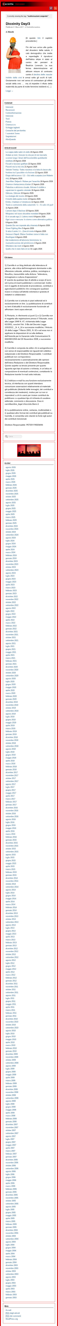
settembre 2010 (12, 1028)
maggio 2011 (11, 1004)
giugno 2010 (10, 1036)
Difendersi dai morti (13, 246)
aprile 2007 (10, 1148)
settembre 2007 (12, 1133)
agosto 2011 (10, 995)
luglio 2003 (10, 1280)
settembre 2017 (12, 781)
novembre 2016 (12, 811)
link (39, 38)
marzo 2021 (10, 658)
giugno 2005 (10, 1212)
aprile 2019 (10, 725)
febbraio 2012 (11, 978)
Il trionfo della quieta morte (16, 199)
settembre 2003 (12, 1274)
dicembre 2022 (12, 596)
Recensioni (10, 110)
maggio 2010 (11, 1039)
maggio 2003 (11, 1286)
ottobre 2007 (11, 1130)
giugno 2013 (10, 931)
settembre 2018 (12, 746)
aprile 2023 (10, 585)
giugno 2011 (10, 1001)
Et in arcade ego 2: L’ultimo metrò (19, 217)
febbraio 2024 (11, 555)
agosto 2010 (11, 1031)
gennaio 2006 (11, 1192)
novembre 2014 (12, 881)
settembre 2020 (12, 676)
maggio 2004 (11, 1251)
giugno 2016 (10, 825)
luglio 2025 (10, 505)
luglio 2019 (10, 717)
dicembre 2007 (12, 1124)
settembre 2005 (12, 1204)
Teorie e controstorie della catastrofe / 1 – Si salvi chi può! (29, 205)
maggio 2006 (11, 1180)
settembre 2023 (12, 570)
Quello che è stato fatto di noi (18, 249)
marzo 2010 (10, 1045)
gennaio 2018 (11, 769)
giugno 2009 (10, 1072)
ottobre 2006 (11, 1166)
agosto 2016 (11, 819)
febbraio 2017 (11, 802)
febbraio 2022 (11, 626)
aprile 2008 (10, 1113)
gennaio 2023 (11, 593)
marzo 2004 (10, 1256)
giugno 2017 (10, 790)
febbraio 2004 (11, 1259)
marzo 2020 (10, 693)
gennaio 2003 (11, 1298)
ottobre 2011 (11, 989)
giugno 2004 (10, 1248)
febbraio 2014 (11, 907)
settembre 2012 (12, 957)
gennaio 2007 (11, 1157)
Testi (8, 119)
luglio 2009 (10, 1069)
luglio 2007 (10, 1139)
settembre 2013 (12, 922)
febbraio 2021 (11, 661)
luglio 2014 (10, 893)
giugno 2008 (10, 1107)
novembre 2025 (12, 494)
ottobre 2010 (11, 1025)
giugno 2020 (10, 684)
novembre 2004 (12, 1233)
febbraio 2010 (11, 1048)
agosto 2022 (11, 608)
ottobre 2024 (11, 532)
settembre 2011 (12, 992)
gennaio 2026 (11, 488)
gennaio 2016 (11, 840)
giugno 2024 (10, 544)
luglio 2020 (10, 681)
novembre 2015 (12, 846)
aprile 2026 (10, 479)
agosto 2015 (11, 855)
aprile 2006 (10, 1183)
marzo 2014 (10, 904)
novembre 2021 (12, 635)
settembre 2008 (12, 1098)
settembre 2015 (12, 852)
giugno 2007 (10, 1142)
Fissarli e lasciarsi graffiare (17, 164)
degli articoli (13, 1313)
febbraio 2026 (11, 485)
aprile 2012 (10, 972)
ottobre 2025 (11, 497)
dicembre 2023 (12, 561)
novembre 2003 (12, 1268)
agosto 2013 (11, 925)
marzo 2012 (10, 975)
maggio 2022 (11, 617)
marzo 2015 (10, 869)
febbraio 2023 (11, 591)
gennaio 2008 (11, 1122)
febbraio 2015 (11, 872)
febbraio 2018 (11, 767)
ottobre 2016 (11, 813)
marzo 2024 (10, 552)
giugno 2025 (10, 508)
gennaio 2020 (11, 699)
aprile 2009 (10, 1078)
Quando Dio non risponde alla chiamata (22, 225)
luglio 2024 (10, 541)
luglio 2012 (10, 963)
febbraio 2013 (11, 943)
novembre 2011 (12, 987)
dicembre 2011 (11, 984)
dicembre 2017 (12, 772)
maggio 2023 (11, 582)
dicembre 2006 (12, 1160)
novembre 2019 (12, 705)
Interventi (9, 107)
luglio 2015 (10, 857)
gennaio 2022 (11, 629)
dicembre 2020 (12, 667)
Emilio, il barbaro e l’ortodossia (18, 202)
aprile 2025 (10, 514)
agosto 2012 (11, 960)
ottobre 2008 (11, 1095)
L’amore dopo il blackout (15, 211)
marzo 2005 (10, 1221)
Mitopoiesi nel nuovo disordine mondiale (22, 214)
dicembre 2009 (12, 1054)
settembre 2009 (12, 1063)
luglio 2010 (10, 1033)
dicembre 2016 (12, 808)
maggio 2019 (11, 723)
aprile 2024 (10, 549)
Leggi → (9, 91)
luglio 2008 (10, 1104)
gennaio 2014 (11, 910)
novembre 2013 (12, 916)
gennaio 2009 (11, 1086)
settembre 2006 (12, 1168)
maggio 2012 (11, 969)
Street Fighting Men (14, 228)
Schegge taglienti (13, 128)
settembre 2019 (12, 711)
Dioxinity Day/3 (18, 24)
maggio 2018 (11, 758)
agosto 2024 (11, 538)
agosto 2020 (11, 679)
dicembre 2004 (12, 1230)
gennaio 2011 (11, 1016)
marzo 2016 (10, 834)
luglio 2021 (10, 646)
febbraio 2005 (11, 1224)
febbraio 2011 (11, 1013)
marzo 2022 (10, 623)
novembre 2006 (12, 1163)
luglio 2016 (10, 822)
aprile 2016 (10, 831)
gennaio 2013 (11, 945)
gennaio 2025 (11, 523)
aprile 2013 (10, 937)
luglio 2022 (10, 611)
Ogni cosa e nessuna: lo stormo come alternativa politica (29, 219)
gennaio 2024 (11, 558)
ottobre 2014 (11, 884)
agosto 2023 (11, 573)
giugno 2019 (10, 720)
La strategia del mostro (15, 196)
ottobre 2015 (11, 849)
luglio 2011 (10, 998)
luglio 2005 (10, 1210)
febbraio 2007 (11, 1154)
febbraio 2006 (11, 1189)
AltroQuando (11, 139)
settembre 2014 (12, 887)
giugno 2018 (10, 755)
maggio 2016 (11, 828)
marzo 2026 (10, 482)
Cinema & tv (11, 125)
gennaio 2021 (11, 664)
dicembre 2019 (12, 702)
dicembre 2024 (12, 526)
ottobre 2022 (11, 602)
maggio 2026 (11, 476)
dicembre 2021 (12, 632)
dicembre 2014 (12, 878)
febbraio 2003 (11, 1295)
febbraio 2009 (11, 1083)
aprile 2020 (10, 690)
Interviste (9, 116)
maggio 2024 (11, 547)
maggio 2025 (11, 511)
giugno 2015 (10, 860)
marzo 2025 (10, 517)
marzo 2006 (10, 1186)
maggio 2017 (11, 793)
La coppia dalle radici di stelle (18, 152)
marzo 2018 (10, 764)
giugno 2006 (10, 1177)
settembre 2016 (12, 816)
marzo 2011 (10, 1010)
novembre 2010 (12, 1022)
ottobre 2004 (11, 1236)
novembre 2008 (12, 1092)
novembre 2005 (12, 1198)
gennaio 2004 (11, 1262)
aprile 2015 (10, 866)
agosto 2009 (11, 1066)
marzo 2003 (10, 1292)
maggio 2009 (11, 1075)
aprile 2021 (10, 655)
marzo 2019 (10, 728)
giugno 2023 (10, 579)
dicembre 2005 (12, 1195)
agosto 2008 (11, 1101)
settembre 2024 (12, 535)
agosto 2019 (11, 714)
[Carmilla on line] (29, 4)
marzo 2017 (10, 799)
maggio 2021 (11, 652)
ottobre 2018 (11, 743)
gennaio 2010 (11, 1051)
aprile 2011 (10, 1007)
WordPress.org (12, 1319)
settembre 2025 (12, 500)
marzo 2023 (10, 588)
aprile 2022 (10, 620)
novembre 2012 (12, 951)
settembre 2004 (12, 1239)
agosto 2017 (11, 784)
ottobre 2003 (11, 1271)
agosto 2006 (11, 1171)
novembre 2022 (12, 599)
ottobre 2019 (11, 708)
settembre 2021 (12, 640)
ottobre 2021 (11, 637)
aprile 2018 (10, 761)
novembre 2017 (12, 775)
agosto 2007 (11, 1136)
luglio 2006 (10, 1174)
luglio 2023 (10, 576)
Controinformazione (33, 27)
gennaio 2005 (11, 1227)
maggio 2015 (11, 863)
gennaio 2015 (11, 875)
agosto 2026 (11, 467)
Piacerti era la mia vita (15, 167)
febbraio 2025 (11, 520)
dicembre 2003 (12, 1265)
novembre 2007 (12, 1127)
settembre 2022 (12, 605)
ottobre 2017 (11, 778)
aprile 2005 (10, 1218)
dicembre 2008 (12, 1089)
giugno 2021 (10, 649)
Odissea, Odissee (13, 193)
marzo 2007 (10, 1151)
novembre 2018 (12, 740)
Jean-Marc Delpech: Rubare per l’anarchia (23, 181)
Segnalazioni (11, 136)
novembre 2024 (12, 529)
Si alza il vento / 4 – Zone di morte (20, 231)
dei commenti (13, 1316)
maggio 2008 (11, 1110)
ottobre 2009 (11, 1060)
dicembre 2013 (12, 913)
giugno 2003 (10, 1283)
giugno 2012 (10, 966)
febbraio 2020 (11, 696)
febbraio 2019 (11, 731)
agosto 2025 (11, 503)
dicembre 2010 (12, 1019)
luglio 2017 (10, 787)
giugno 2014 (10, 896)
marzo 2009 (10, 1080)
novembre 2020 (12, 670)
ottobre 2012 (11, 954)
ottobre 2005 (11, 1201)
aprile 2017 (10, 796)
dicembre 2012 (12, 948)
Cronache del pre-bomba (15, 130)
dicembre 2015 (12, 843)
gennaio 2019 (11, 734)
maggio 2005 (11, 1215)
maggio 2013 (11, 934)
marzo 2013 (10, 940)
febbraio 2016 (11, 837)
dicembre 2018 (12, 737)
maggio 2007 (11, 1145)
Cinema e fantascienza (18, 184)
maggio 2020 (11, 687)
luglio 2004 (10, 1245)
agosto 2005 (11, 1207)
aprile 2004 (10, 1254)
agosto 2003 (11, 1277)
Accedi (8, 1310)
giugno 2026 (10, 473)
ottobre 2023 (11, 567)
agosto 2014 (11, 890)
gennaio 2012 (11, 981)
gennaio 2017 (11, 805)
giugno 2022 (10, 614)
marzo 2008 (10, 1116)
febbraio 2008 (11, 1119)
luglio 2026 (10, 470)
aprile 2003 (10, 1289)
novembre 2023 (12, 564)
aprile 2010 (10, 1042)
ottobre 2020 (11, 673)
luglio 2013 (10, 928)
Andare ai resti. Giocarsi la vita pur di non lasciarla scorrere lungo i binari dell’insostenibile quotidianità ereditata (26, 158)
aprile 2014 (10, 901)
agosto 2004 (11, 1242)
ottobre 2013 (11, 919)
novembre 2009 (12, 1057)
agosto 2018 (11, 749)
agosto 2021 (11, 643)
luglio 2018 (10, 752)
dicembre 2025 (12, 491)
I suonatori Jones (13, 133)
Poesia (8, 122)
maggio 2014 (11, 899)
